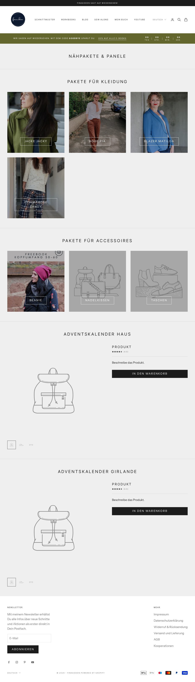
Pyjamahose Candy (35, 205)
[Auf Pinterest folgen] (24, 662)
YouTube (139, 19)
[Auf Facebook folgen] (8, 662)
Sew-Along (101, 19)
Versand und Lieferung (169, 633)
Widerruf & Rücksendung (171, 627)
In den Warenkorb (149, 373)
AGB (157, 639)
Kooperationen (164, 646)
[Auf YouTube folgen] (32, 662)
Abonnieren (23, 649)
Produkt (122, 347)
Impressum (161, 614)
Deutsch (158, 20)
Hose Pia (97, 141)
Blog (85, 19)
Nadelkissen (97, 300)
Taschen (159, 300)
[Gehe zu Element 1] (11, 445)
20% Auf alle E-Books (112, 38)
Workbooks (68, 19)
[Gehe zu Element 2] (21, 445)
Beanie (36, 300)
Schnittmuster (45, 19)
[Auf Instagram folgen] (16, 662)
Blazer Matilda (159, 141)
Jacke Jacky (36, 141)
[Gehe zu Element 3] (31, 445)
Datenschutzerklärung (168, 620)
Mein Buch (121, 19)
